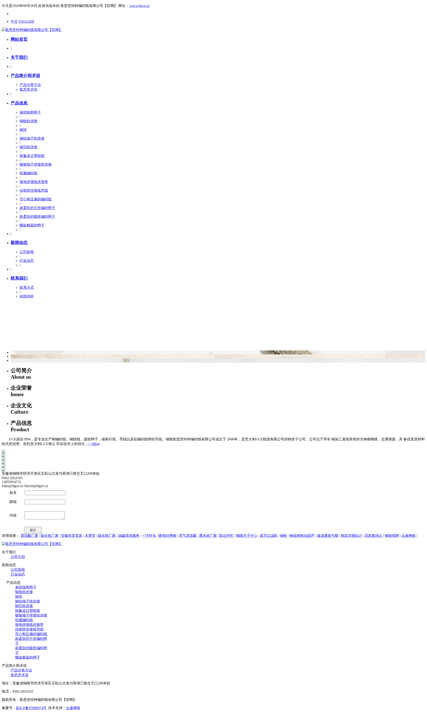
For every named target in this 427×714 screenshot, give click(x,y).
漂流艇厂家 (29, 535)
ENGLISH (26, 21)
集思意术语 (28, 89)
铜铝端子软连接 (32, 138)
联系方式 (27, 287)
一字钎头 (149, 535)
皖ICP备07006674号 (31, 708)
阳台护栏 (226, 535)
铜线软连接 (28, 121)
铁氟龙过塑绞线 (32, 156)
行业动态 (27, 260)
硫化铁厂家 (49, 535)
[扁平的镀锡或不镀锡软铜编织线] (3, 470)
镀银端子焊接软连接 (36, 164)
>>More (94, 444)
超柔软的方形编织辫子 (37, 208)
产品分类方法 (30, 85)
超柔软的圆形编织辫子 (37, 216)
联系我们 (19, 278)
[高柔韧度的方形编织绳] (3, 466)
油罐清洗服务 (128, 535)
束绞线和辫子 (30, 112)
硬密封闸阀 (167, 535)
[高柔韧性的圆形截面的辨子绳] (3, 459)
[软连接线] (3, 456)
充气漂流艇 (188, 535)
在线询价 (27, 296)
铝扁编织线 (28, 173)
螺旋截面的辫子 (32, 225)
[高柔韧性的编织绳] (3, 463)
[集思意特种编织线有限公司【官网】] (32, 30)
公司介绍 (18, 557)
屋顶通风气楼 (327, 535)
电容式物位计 (351, 535)
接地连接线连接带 (34, 182)
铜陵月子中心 (246, 535)
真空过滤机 (269, 535)
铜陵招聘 (392, 535)
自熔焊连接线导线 (34, 190)
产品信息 (19, 103)
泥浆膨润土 (373, 535)
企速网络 (408, 535)
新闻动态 (19, 242)
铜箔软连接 (28, 147)
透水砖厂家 (208, 535)
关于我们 (19, 57)
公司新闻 (27, 252)
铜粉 (283, 535)
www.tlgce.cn (139, 6)
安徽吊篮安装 (71, 535)
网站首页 (19, 39)
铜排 (23, 130)
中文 (14, 21)
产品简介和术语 (25, 75)
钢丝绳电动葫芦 (302, 535)
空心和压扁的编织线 (36, 199)
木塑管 (90, 535)
